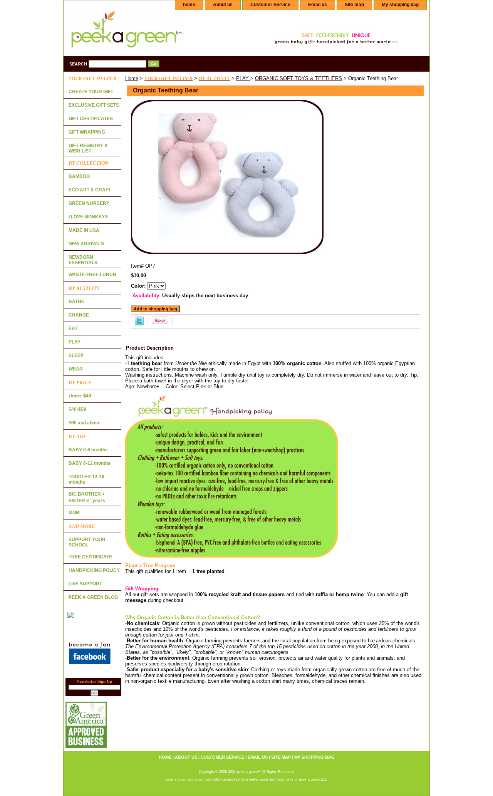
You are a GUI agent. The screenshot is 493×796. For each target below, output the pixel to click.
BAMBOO (79, 176)
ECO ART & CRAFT (90, 190)
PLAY (243, 78)
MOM (74, 512)
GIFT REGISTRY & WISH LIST (88, 148)
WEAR (76, 369)
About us (223, 4)
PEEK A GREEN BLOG (93, 597)
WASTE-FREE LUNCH (92, 274)
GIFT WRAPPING (87, 132)
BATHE (76, 301)
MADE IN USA (84, 230)
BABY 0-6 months (88, 449)
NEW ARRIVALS (86, 243)
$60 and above (85, 423)
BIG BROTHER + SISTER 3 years (87, 497)
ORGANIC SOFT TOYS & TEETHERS (298, 78)
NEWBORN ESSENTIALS (83, 260)
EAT (73, 328)
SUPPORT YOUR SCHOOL (87, 542)
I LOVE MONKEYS (88, 217)
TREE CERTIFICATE (90, 557)
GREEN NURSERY (89, 203)
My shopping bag (400, 4)
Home (131, 78)
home (189, 4)
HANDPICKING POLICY (94, 570)
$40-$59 (77, 409)
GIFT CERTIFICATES (91, 118)
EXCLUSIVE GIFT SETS (94, 105)
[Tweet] (139, 324)
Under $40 (80, 396)
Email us (317, 4)
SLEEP (76, 355)
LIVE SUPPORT (85, 584)
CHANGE (79, 315)
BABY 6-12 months (90, 463)
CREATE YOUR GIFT (91, 91)
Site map (354, 4)
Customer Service (270, 4)
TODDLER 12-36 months (86, 479)
